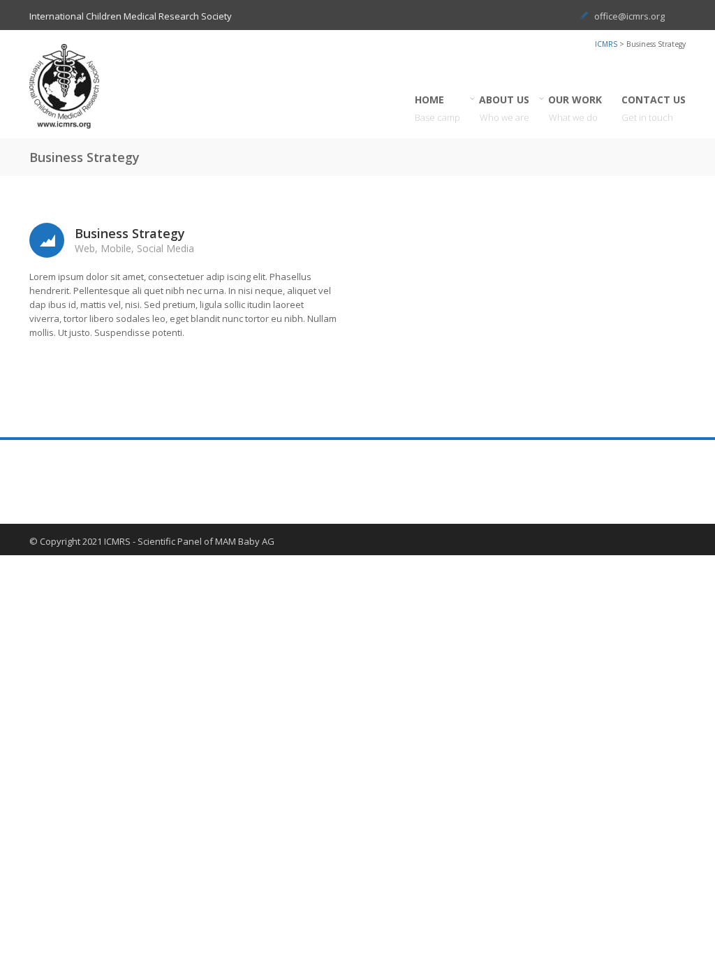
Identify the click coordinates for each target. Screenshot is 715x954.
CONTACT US (653, 108)
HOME (437, 108)
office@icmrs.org (629, 16)
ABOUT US (504, 108)
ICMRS (606, 44)
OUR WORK (575, 108)
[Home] (78, 86)
